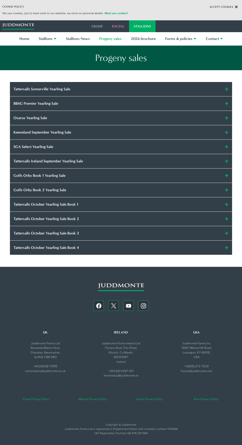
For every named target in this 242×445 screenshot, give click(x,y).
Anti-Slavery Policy (206, 399)
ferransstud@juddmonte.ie (121, 375)
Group (97, 26)
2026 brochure (143, 38)
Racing (118, 26)
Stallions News (78, 38)
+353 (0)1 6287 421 (120, 371)
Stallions (142, 26)
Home (24, 38)
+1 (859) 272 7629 (196, 366)
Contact (212, 38)
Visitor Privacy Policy (149, 399)
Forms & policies (178, 38)
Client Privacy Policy (36, 399)
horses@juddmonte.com (196, 371)
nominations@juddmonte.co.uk (45, 371)
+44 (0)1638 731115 (45, 366)
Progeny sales (110, 38)
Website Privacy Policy (92, 399)
